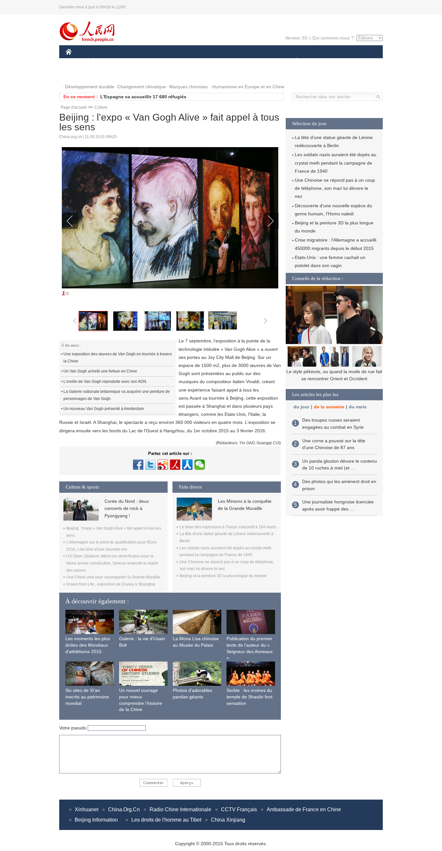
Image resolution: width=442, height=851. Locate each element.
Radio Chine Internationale (180, 809)
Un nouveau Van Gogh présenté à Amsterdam (103, 408)
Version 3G (296, 37)
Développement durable (89, 86)
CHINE (77, 61)
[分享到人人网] (187, 464)
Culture (100, 107)
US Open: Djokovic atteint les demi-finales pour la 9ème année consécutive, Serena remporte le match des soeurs (112, 563)
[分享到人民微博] (175, 464)
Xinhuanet (86, 809)
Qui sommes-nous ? (333, 37)
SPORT (320, 61)
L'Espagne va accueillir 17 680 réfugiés (143, 96)
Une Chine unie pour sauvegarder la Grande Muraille (113, 577)
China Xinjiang (228, 820)
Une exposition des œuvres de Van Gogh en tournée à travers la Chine (117, 357)
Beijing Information (96, 820)
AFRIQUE (163, 61)
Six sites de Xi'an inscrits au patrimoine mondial (87, 697)
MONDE (135, 61)
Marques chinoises (188, 86)
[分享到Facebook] (138, 464)
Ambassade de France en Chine (304, 809)
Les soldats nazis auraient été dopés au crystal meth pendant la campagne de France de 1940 (335, 162)
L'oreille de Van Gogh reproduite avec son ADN (104, 381)
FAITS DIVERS (257, 61)
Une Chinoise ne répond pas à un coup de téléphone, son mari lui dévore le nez (335, 188)
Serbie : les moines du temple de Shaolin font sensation (249, 697)
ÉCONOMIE (105, 61)
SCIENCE (192, 61)
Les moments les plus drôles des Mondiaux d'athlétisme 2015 (87, 645)
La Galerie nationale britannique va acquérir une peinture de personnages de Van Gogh (116, 395)
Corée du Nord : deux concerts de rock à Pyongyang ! (127, 508)
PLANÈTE (293, 61)
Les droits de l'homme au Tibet (166, 820)
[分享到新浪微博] (163, 464)
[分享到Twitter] (150, 464)
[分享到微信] (199, 464)
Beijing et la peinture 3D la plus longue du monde (223, 576)
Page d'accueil (74, 107)
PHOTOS (79, 74)
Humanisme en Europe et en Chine (248, 86)
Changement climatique (141, 86)
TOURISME (347, 61)
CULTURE (222, 61)
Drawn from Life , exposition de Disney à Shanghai (110, 584)
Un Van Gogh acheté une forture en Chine (100, 371)
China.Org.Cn (124, 809)
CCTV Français (239, 809)
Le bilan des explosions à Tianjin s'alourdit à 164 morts (228, 527)
